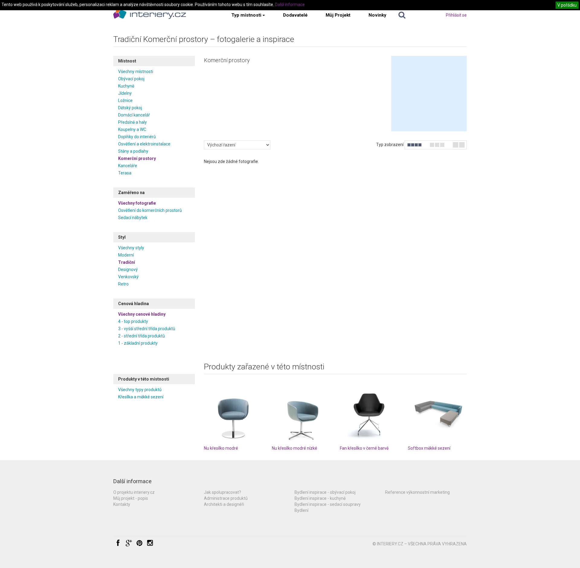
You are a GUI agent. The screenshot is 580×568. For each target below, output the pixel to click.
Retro (123, 284)
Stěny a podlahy (133, 151)
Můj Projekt (338, 15)
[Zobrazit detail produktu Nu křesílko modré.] (233, 412)
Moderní (126, 255)
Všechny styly (131, 247)
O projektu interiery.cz (134, 492)
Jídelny (125, 93)
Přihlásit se (456, 15)
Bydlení (301, 510)
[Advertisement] (429, 93)
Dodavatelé (295, 15)
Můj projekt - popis (130, 498)
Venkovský (128, 276)
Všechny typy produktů (140, 389)
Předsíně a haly (132, 122)
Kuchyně (126, 86)
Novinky (377, 15)
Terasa (124, 173)
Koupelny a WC (132, 129)
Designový (128, 269)
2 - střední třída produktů (141, 335)
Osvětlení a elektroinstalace (144, 144)
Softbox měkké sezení (429, 448)
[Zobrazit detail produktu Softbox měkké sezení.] (437, 412)
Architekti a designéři (224, 504)
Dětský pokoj (130, 107)
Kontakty (121, 504)
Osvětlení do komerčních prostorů (150, 210)
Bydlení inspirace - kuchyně (320, 498)
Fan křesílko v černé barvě (364, 448)
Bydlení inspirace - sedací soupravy (328, 504)
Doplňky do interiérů (137, 136)
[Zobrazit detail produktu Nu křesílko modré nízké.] (301, 412)
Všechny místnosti (135, 71)
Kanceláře (127, 165)
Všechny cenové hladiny (142, 314)
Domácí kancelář (134, 115)
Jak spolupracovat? (222, 492)
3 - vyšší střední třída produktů (146, 328)
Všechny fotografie (137, 203)
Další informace (290, 4)
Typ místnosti (246, 15)
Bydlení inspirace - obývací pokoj (325, 492)
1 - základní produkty (138, 343)
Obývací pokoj (131, 78)
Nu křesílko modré (221, 448)
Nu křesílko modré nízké (294, 448)
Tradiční (126, 262)
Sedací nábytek (132, 217)
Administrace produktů (226, 498)
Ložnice (125, 100)
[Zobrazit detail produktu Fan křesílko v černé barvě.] (369, 412)
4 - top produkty (133, 321)
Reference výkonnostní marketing (417, 492)
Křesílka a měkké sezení (140, 396)
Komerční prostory (137, 158)
